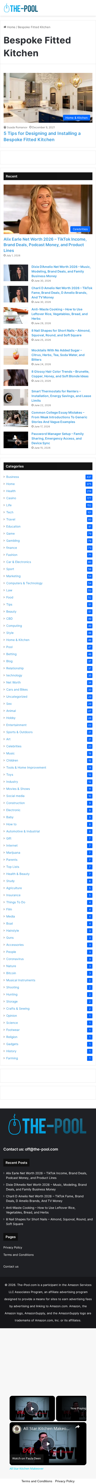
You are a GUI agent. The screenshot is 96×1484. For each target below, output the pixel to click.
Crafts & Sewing (17, 1008)
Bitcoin (11, 973)
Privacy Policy (12, 1247)
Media (10, 916)
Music (10, 753)
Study (10, 881)
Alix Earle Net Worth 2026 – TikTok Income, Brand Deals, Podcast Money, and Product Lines (45, 245)
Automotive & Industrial (23, 831)
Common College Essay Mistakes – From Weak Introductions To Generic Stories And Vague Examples (59, 417)
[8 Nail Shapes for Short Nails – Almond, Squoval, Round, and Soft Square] (16, 336)
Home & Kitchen (17, 640)
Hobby (11, 718)
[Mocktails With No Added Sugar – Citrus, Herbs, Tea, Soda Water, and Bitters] (16, 356)
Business (12, 477)
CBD (9, 618)
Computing (14, 625)
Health (11, 491)
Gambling (13, 540)
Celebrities (13, 746)
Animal (11, 711)
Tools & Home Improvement (26, 767)
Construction (15, 803)
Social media (15, 796)
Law (9, 590)
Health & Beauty (18, 874)
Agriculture (14, 888)
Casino (11, 498)
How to (11, 824)
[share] (77, 1426)
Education (13, 526)
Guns (10, 937)
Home (10, 27)
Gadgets (12, 1044)
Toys (9, 774)
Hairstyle (12, 930)
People (11, 952)
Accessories (15, 944)
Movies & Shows (18, 789)
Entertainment (16, 725)
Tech (9, 512)
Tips (9, 604)
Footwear (13, 1030)
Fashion (11, 555)
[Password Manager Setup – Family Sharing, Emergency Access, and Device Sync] (16, 440)
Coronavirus (15, 959)
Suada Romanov (17, 127)
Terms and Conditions (18, 1254)
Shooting (12, 987)
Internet (12, 845)
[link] (16, 1429)
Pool (9, 647)
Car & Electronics (18, 562)
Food (9, 597)
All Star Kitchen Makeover (47, 1428)
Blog (9, 661)
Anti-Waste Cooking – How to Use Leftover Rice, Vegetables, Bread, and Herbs (59, 313)
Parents (11, 859)
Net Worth (13, 682)
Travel (10, 519)
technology (14, 675)
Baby (10, 817)
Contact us (11, 1266)
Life (9, 505)
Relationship (15, 668)
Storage (12, 1001)
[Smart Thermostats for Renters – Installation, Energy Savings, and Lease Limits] (16, 397)
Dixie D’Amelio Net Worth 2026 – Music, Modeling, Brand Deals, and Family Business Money (61, 271)
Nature (11, 966)
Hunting (11, 994)
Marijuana (13, 852)
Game (10, 533)
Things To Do (15, 902)
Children (12, 760)
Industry (12, 781)
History (11, 1051)
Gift (8, 838)
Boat (9, 923)
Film (9, 909)
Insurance (13, 895)
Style (10, 633)
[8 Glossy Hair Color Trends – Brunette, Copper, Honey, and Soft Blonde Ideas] (16, 377)
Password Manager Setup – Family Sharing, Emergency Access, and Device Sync (57, 438)
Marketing (13, 576)
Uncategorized (16, 696)
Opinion (11, 1015)
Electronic (13, 810)
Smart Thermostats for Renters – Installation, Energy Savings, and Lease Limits (61, 395)
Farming (12, 1058)
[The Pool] (21, 8)
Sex (9, 703)
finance (11, 547)
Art (8, 739)
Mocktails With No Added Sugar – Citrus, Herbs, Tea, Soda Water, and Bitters (58, 354)
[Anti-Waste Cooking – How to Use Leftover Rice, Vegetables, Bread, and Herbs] (16, 315)
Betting (11, 654)
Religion (11, 1037)
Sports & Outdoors (19, 732)
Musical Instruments (20, 980)
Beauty (11, 611)
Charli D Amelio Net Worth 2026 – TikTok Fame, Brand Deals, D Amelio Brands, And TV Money (61, 292)
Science (12, 1022)
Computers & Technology (24, 583)
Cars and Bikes (17, 689)
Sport (10, 569)
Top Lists (12, 867)
